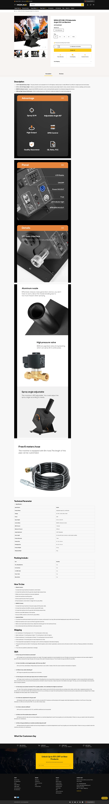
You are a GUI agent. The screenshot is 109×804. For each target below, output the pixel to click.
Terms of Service (38, 783)
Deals (15, 783)
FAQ (56, 789)
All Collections (17, 789)
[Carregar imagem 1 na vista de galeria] (18, 54)
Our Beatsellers (17, 781)
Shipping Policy (59, 784)
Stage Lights (16, 786)
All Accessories (17, 788)
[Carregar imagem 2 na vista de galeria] (27, 54)
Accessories (50, 8)
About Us (37, 779)
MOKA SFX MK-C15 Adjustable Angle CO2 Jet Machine (28, 11)
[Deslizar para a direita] (45, 47)
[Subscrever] (69, 765)
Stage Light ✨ (43, 8)
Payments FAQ (59, 786)
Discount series (25, 8)
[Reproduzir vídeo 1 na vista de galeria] (35, 54)
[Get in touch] (90, 4)
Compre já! (72, 50)
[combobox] (57, 4)
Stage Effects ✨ (34, 8)
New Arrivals (16, 779)
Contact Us (37, 781)
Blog (36, 784)
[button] (15, 4)
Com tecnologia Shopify (24, 802)
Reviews (61, 73)
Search (57, 779)
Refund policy (58, 793)
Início (16, 11)
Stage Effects (17, 784)
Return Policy (58, 781)
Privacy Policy (38, 786)
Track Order (58, 788)
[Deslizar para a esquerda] (43, 47)
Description (48, 73)
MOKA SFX (18, 802)
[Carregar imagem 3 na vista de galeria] (44, 54)
